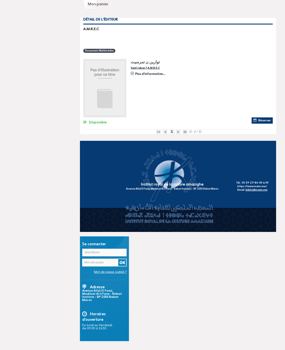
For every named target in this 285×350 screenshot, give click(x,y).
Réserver (264, 120)
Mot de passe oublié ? (110, 272)
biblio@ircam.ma (256, 190)
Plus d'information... (150, 74)
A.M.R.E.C (153, 68)
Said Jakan (138, 68)
